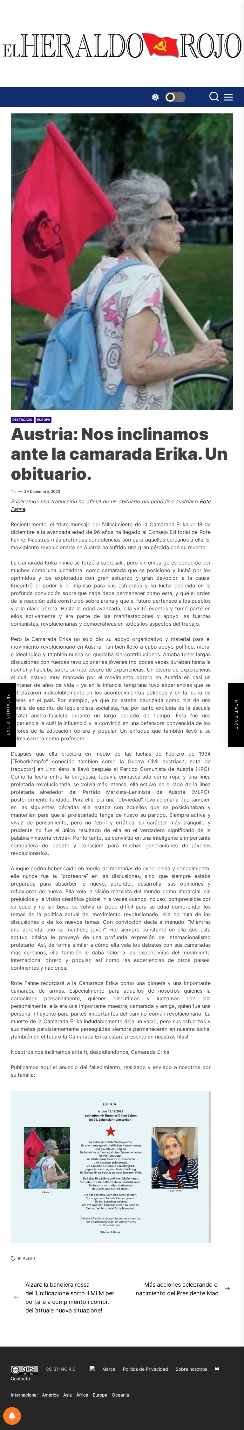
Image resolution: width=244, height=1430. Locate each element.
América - (52, 1395)
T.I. (13, 491)
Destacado (22, 419)
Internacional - (26, 1395)
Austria (29, 1258)
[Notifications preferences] (12, 1416)
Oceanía (120, 1395)
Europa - (102, 1395)
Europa (43, 419)
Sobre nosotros (191, 1369)
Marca (108, 1369)
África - (84, 1395)
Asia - (69, 1395)
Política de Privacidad (145, 1369)
